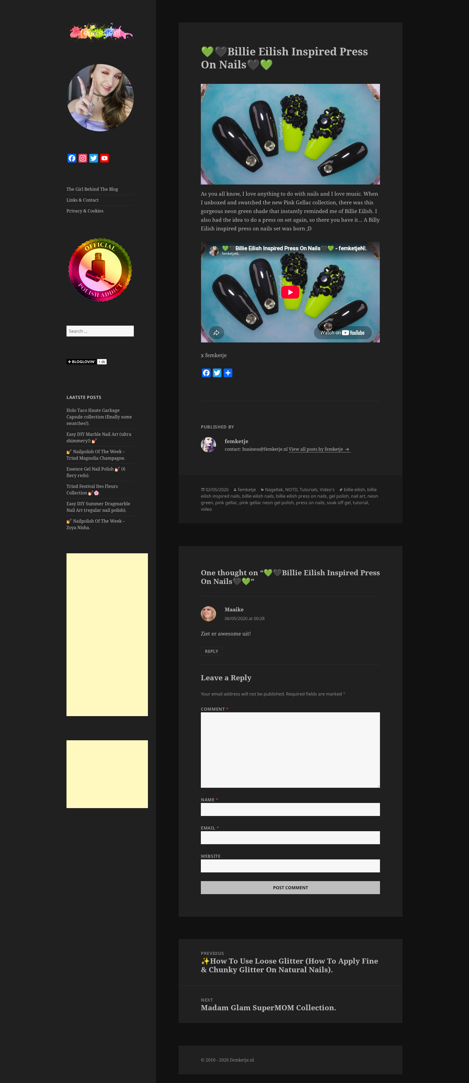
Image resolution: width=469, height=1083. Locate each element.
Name (209, 800)
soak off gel (339, 503)
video (206, 509)
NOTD (291, 490)
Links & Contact (82, 200)
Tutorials (309, 490)
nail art (358, 496)
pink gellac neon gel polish (266, 503)
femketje (247, 490)
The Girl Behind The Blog (92, 189)
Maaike (234, 609)
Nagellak (274, 490)
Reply (211, 651)
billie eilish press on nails (301, 496)
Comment (215, 709)
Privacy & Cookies (84, 211)
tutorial (360, 503)
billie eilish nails (258, 496)
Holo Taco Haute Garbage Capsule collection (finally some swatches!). (99, 416)
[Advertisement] (107, 634)
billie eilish (354, 490)
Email (210, 828)
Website (210, 856)
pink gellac (226, 503)
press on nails (310, 503)
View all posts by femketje (316, 449)
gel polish (339, 496)
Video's (327, 490)
